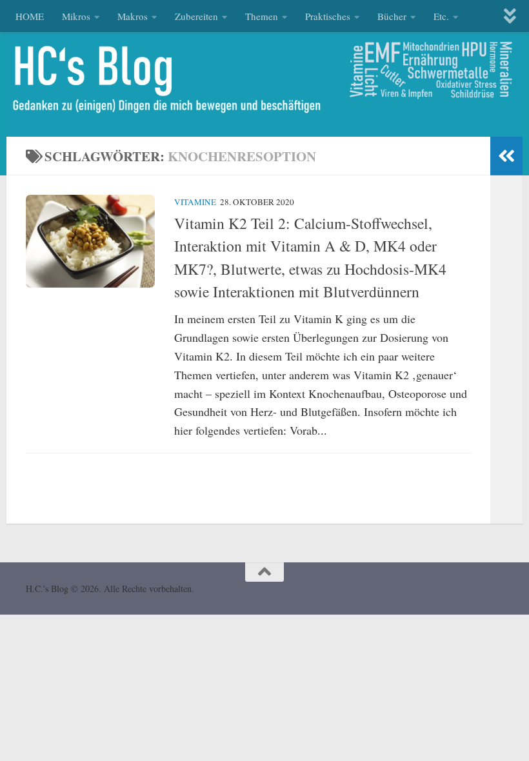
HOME (29, 16)
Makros (132, 16)
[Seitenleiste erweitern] (506, 156)
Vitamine (195, 202)
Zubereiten (196, 16)
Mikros (76, 16)
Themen (261, 16)
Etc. (441, 16)
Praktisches (327, 16)
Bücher (391, 16)
